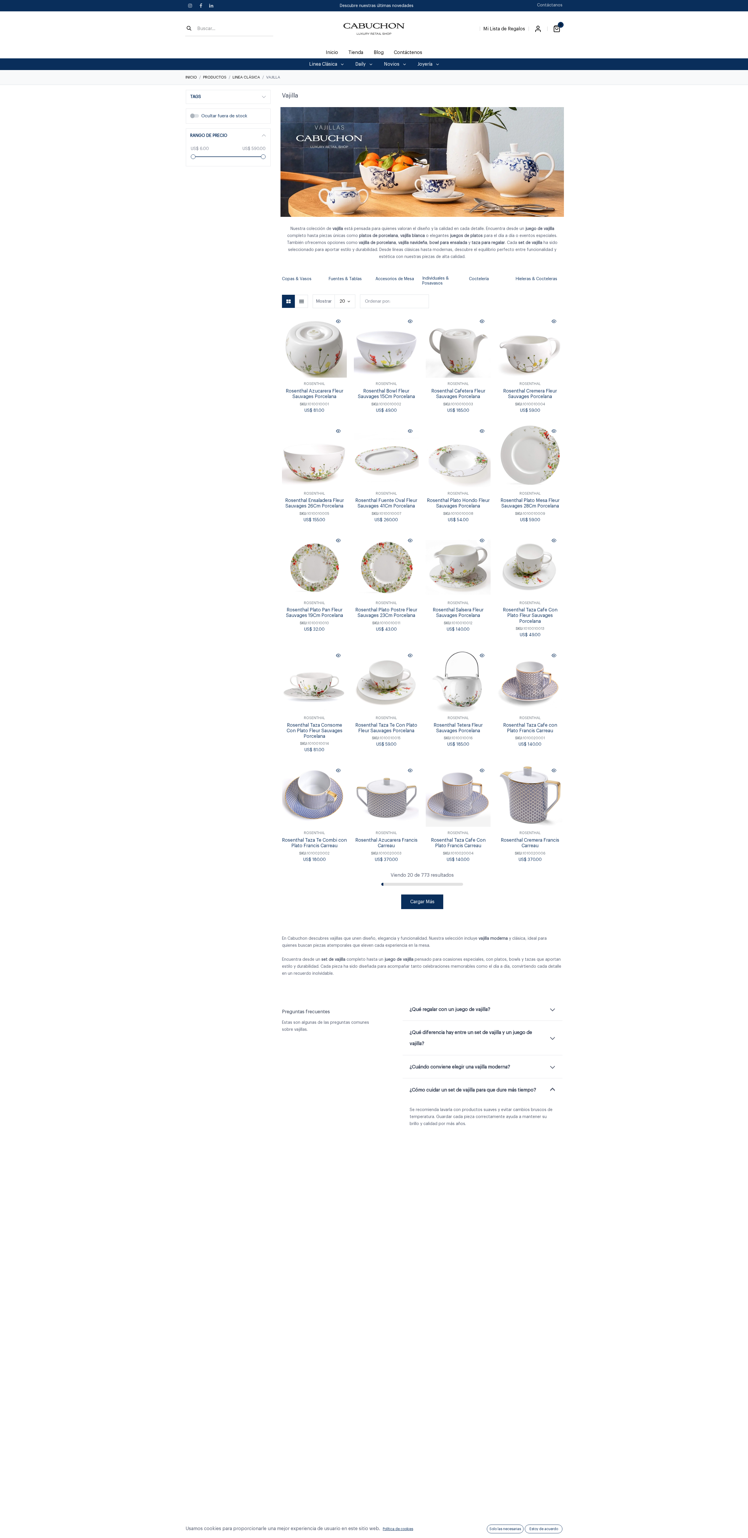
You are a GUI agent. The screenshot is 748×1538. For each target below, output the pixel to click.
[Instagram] (190, 5)
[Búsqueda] (189, 29)
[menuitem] (332, 52)
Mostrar (324, 301)
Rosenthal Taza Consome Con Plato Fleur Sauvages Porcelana (314, 731)
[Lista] (301, 301)
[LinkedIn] (211, 5)
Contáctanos (549, 5)
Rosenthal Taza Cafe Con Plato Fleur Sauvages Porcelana (530, 615)
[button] (285, 281)
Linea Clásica (246, 77)
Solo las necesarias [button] (505, 1529)
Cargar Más (422, 901)
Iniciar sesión (538, 29)
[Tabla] (288, 301)
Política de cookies (398, 1529)
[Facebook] (200, 5)
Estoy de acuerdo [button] (543, 1529)
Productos (214, 77)
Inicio (191, 77)
